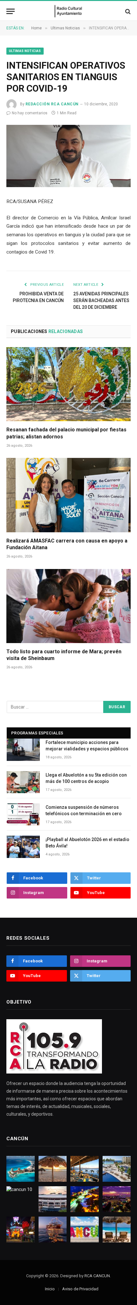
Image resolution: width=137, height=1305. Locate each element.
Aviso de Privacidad (80, 1288)
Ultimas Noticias (25, 51)
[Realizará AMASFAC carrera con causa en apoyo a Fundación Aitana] (68, 495)
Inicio (50, 1288)
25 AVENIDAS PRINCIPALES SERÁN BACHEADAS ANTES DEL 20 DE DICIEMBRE (101, 300)
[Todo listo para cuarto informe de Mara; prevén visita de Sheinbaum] (68, 606)
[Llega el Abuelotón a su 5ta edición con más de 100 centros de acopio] (23, 782)
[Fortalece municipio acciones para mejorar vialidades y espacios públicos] (23, 750)
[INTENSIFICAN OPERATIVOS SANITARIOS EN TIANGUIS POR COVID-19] (68, 156)
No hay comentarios (29, 113)
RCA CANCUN (97, 1275)
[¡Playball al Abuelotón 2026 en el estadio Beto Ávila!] (23, 847)
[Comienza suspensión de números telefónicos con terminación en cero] (23, 814)
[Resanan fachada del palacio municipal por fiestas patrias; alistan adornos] (68, 384)
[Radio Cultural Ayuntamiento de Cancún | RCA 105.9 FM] (68, 11)
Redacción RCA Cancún (52, 104)
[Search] (127, 11)
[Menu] (10, 11)
